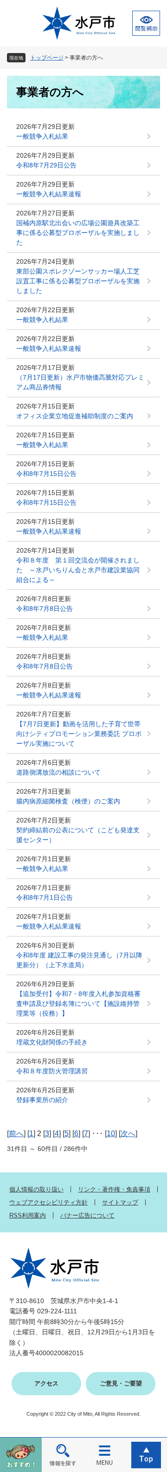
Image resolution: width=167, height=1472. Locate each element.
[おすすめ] (21, 1454)
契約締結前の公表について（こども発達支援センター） (78, 834)
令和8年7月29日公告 (46, 165)
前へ (16, 1133)
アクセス (46, 1383)
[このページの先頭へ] (146, 1454)
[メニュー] (104, 1454)
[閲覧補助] (146, 23)
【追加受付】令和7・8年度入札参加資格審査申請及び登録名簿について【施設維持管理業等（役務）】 (78, 1003)
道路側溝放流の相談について (58, 772)
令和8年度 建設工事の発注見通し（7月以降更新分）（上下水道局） (79, 960)
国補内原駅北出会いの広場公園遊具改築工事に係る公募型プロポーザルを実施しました (78, 232)
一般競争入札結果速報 (48, 194)
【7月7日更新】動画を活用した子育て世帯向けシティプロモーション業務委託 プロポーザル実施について (78, 733)
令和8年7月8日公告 (44, 608)
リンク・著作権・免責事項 (114, 1189)
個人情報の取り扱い (36, 1189)
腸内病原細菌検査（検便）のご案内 (68, 801)
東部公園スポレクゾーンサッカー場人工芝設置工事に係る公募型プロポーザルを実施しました (78, 281)
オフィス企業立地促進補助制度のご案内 (74, 416)
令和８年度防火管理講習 (52, 1071)
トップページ (47, 57)
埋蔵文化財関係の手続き (52, 1042)
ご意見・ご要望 (121, 1383)
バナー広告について (87, 1215)
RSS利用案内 (27, 1215)
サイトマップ (120, 1202)
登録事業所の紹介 (42, 1100)
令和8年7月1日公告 (44, 897)
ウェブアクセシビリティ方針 (48, 1202)
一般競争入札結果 (42, 136)
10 (111, 1133)
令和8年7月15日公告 (46, 473)
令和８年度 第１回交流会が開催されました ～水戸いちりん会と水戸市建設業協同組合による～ (78, 569)
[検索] (63, 1454)
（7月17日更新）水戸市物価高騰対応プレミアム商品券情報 (80, 382)
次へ (128, 1133)
